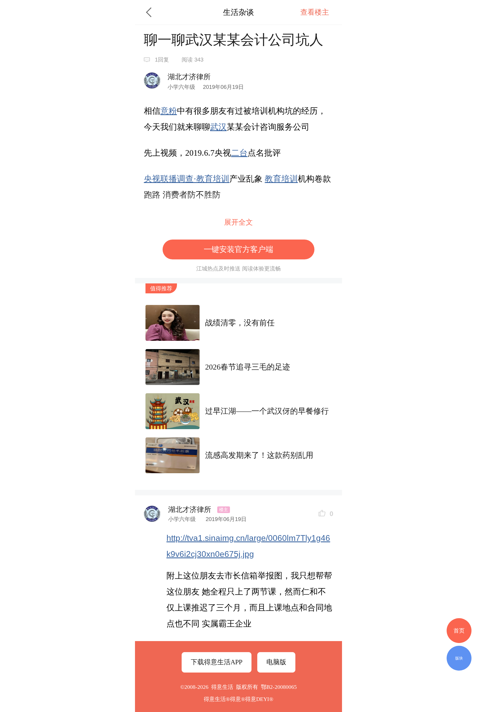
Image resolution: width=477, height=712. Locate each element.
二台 (239, 152)
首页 (459, 631)
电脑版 (276, 662)
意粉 (168, 110)
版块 (459, 658)
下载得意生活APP (216, 662)
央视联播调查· (170, 178)
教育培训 (212, 178)
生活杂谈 (238, 12)
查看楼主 (314, 12)
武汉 (218, 126)
